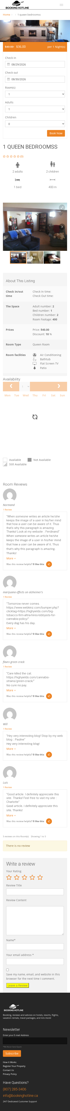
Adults (9, 102)
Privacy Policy (10, 1074)
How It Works (9, 1062)
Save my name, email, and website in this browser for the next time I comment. (33, 976)
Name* (11, 940)
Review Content (16, 900)
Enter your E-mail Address (16, 1035)
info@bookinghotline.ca (20, 1096)
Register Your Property (14, 1066)
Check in (10, 58)
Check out (11, 72)
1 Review (7, 509)
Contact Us (8, 1070)
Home (6, 14)
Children (10, 117)
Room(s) (10, 87)
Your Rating (13, 871)
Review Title (14, 885)
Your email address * (20, 955)
